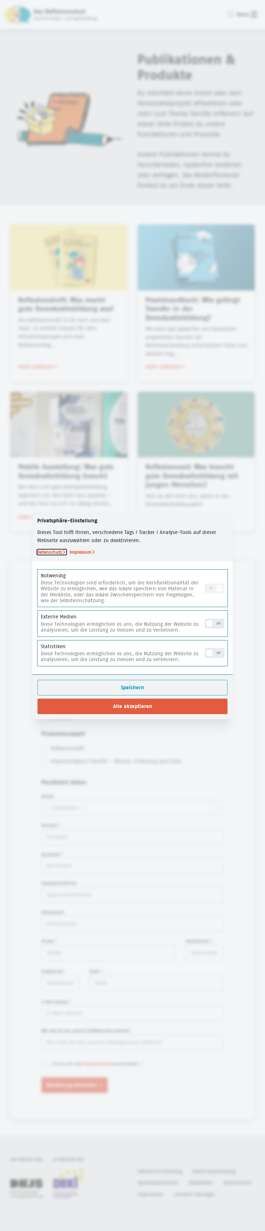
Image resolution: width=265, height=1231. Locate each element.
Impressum (80, 552)
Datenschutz (49, 552)
